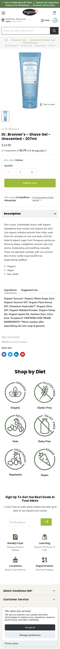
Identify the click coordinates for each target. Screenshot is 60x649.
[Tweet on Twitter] (10, 354)
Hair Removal (30, 42)
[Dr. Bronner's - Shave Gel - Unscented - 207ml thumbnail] (5, 116)
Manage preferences (30, 635)
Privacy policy (11, 643)
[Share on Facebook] (4, 354)
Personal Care (18, 40)
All (6, 40)
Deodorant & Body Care (42, 40)
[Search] (54, 30)
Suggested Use (29, 290)
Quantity (8, 166)
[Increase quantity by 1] (32, 172)
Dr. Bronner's (12, 129)
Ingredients (10, 290)
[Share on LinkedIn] (16, 354)
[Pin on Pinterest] (22, 354)
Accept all (30, 627)
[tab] (10, 290)
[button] (30, 150)
